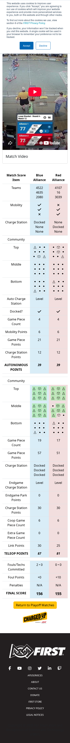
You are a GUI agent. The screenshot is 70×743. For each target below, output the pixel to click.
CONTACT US (35, 688)
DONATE (35, 695)
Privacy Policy (34, 23)
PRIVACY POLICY (35, 708)
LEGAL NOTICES (35, 715)
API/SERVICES (35, 675)
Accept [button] (26, 45)
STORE (35, 701)
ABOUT (35, 682)
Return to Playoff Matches (35, 605)
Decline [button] (43, 45)
